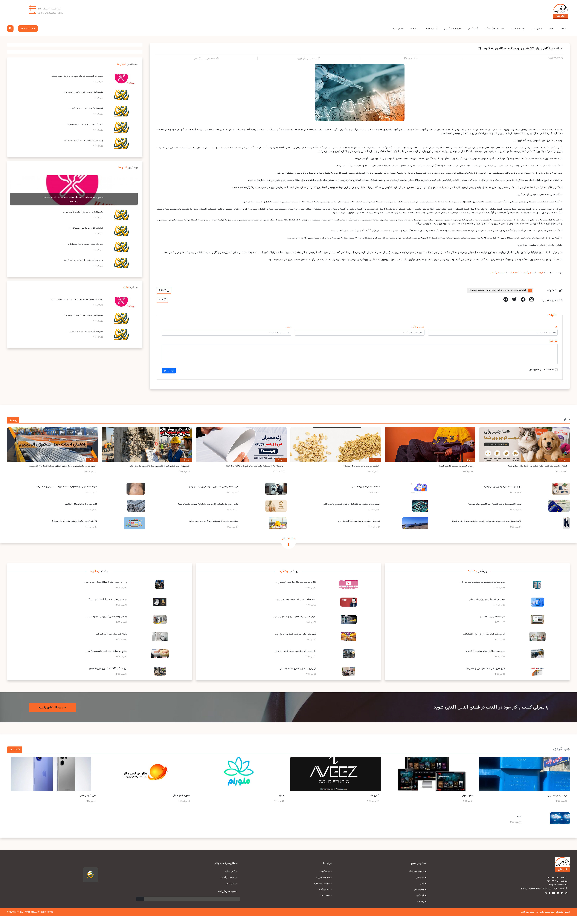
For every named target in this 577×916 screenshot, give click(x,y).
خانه (564, 28)
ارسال (139, 899)
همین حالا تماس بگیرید (52, 707)
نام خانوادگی (418, 327)
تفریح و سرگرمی (452, 28)
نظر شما (553, 341)
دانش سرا (537, 28)
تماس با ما (397, 28)
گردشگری (473, 28)
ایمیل (288, 327)
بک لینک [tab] (15, 750)
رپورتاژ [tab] (13, 420)
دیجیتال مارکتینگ (494, 28)
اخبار (551, 28)
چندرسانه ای (518, 28)
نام (556, 327)
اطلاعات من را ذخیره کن (541, 369)
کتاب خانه (431, 28)
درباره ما (414, 28)
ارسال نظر (169, 370)
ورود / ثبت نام (28, 28)
